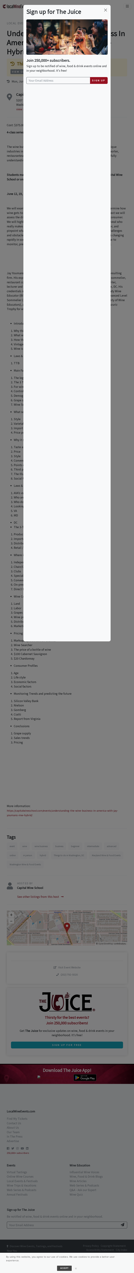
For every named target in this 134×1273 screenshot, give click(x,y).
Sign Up (98, 80)
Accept (64, 1268)
